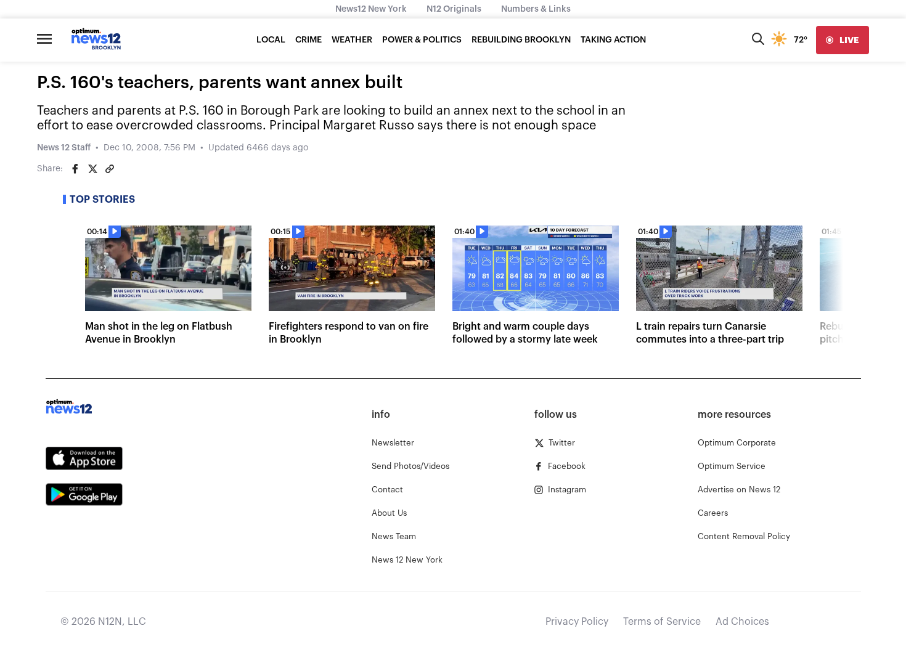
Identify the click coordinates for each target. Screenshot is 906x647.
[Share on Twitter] (92, 169)
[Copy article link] (110, 169)
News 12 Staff (64, 148)
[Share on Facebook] (75, 169)
